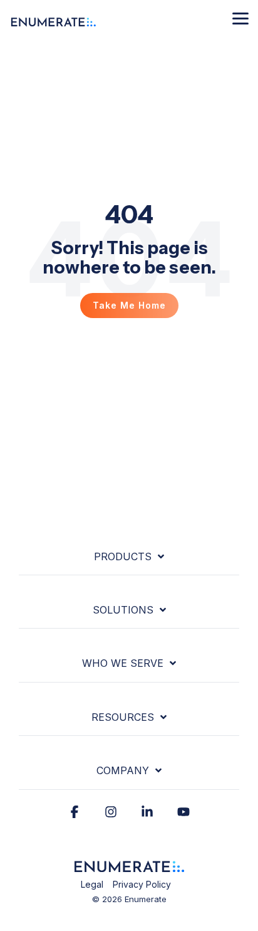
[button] (240, 18)
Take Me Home (129, 305)
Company (122, 770)
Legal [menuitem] (92, 884)
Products (123, 556)
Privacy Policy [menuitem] (142, 884)
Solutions (123, 610)
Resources (122, 717)
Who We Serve (122, 663)
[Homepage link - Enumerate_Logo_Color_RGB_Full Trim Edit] (129, 866)
